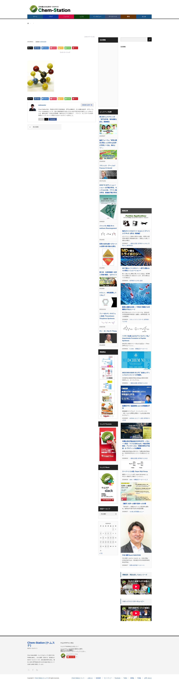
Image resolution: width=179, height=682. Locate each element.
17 (100, 542)
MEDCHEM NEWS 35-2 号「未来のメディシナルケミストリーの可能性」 (136, 374)
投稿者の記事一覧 (87, 105)
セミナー (137, 418)
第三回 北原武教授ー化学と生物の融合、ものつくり (108, 273)
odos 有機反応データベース (139, 348)
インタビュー (97, 16)
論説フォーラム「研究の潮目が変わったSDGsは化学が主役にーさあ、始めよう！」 (108, 143)
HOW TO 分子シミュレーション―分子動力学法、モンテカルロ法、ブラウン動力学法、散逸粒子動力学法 (108, 188)
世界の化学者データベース (137, 565)
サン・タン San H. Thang (108, 331)
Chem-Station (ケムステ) (41, 644)
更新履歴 (98, 678)
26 (105, 546)
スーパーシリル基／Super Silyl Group (135, 471)
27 (108, 546)
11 (103, 537)
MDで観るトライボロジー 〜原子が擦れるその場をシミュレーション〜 (136, 269)
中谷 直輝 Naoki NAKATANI (131, 555)
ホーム (35, 16)
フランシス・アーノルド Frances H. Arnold (107, 167)
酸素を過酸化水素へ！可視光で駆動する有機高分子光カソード (136, 308)
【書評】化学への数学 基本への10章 (134, 503)
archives (132, 418)
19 (105, 542)
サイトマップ (107, 678)
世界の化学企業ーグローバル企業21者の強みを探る (108, 245)
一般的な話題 (133, 243)
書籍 (128, 16)
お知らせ (90, 678)
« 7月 (100, 553)
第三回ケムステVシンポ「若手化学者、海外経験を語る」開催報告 (108, 119)
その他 (131, 511)
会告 (142, 418)
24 (100, 546)
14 (110, 537)
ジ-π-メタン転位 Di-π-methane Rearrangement (108, 227)
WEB (41, 119)
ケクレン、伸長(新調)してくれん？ (107, 294)
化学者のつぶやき (143, 243)
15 (113, 537)
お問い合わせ (148, 678)
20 (108, 542)
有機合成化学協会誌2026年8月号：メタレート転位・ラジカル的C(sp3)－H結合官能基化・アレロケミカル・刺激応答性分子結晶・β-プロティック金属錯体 (136, 444)
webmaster (43, 41)
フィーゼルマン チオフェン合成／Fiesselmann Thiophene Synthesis (107, 316)
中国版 (139, 678)
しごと (82, 16)
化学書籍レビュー (139, 511)
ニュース (66, 16)
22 (113, 542)
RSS (37, 670)
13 (108, 537)
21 (110, 542)
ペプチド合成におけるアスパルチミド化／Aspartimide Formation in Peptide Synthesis (136, 338)
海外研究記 (130, 245)
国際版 (132, 678)
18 (103, 542)
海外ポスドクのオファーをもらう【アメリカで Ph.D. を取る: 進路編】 (136, 232)
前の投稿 (35, 127)
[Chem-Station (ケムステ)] (50, 9)
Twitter (125, 678)
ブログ (51, 16)
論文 (141, 280)
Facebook (52, 119)
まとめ (144, 16)
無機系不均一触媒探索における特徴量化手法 (136, 407)
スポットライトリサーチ (136, 319)
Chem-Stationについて (78, 678)
